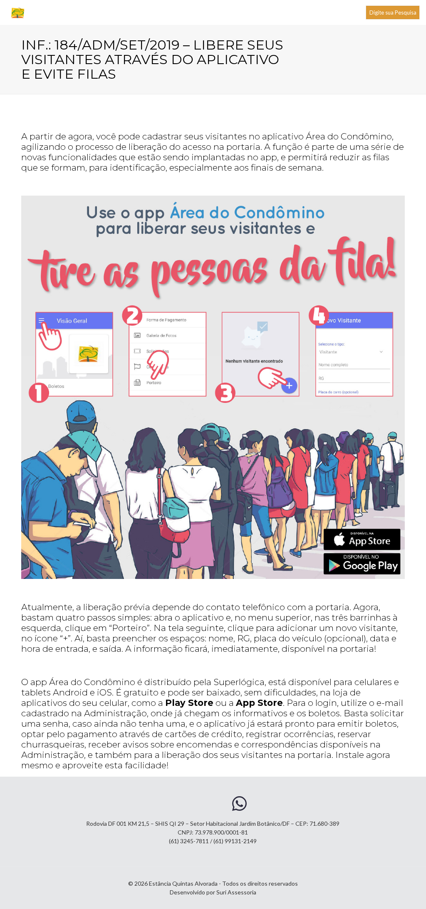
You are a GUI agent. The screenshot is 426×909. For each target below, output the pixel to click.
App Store (259, 703)
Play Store (189, 703)
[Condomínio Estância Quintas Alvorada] (18, 12)
